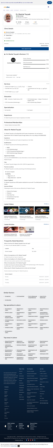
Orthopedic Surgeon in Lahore (9, 320)
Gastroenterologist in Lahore (32, 324)
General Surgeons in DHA (9, 358)
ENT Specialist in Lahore (8, 332)
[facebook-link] (27, 440)
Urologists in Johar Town (44, 345)
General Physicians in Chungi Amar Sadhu (44, 358)
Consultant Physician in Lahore (44, 317)
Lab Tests (42, 398)
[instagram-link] (29, 440)
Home (4, 10)
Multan (20, 380)
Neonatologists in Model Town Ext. (8, 350)
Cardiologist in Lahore (43, 324)
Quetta (20, 394)
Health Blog (42, 386)
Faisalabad (21, 387)
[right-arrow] (50, 210)
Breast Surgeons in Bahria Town (44, 342)
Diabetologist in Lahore (20, 324)
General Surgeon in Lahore (32, 313)
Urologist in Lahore (9, 327)
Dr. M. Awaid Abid (20, 296)
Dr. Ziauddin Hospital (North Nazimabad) (33, 403)
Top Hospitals (30, 368)
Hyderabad (21, 399)
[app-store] (46, 407)
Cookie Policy (14, 446)
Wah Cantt (21, 397)
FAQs (5, 415)
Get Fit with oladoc (44, 400)
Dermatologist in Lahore (31, 320)
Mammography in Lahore (43, 379)
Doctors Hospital (10, 32)
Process (6, 418)
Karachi (20, 371)
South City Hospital (31, 399)
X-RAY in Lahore (43, 373)
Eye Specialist (16, 10)
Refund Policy (5, 399)
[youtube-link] (31, 440)
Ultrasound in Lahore (44, 382)
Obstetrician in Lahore (20, 309)
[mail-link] (33, 440)
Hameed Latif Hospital (31, 373)
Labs (41, 396)
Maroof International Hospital (31, 397)
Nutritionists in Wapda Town (31, 342)
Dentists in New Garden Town (8, 354)
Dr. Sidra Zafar (8, 300)
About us (6, 389)
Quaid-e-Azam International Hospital (33, 389)
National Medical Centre (32, 408)
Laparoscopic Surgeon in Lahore (9, 317)
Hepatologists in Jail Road (32, 350)
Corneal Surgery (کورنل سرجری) (11, 91)
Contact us (6, 406)
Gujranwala (21, 385)
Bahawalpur (21, 392)
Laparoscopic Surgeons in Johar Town (9, 346)
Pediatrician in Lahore (33, 316)
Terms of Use (6, 409)
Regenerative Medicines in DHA (20, 342)
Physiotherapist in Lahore (20, 313)
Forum (41, 389)
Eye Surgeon (30, 110)
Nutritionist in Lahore (21, 320)
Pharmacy (42, 393)
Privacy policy (5, 392)
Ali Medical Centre (31, 384)
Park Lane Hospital (31, 405)
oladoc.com (23, 438)
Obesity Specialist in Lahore (44, 328)
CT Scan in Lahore (43, 375)
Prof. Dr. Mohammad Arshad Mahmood (32, 297)
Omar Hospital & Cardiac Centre (32, 381)
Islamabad (21, 375)
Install (49, 2)
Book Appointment (26, 48)
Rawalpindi (21, 378)
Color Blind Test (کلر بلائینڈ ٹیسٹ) (11, 88)
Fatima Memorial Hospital (32, 378)
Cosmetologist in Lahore (8, 324)
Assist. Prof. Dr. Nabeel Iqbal (43, 297)
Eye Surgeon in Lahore (33, 327)
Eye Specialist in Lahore (20, 328)
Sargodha (21, 390)
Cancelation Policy (6, 413)
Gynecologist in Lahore (8, 309)
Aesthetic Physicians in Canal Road (32, 358)
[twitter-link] (24, 440)
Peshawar (21, 383)
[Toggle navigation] (48, 7)
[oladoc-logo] (7, 7)
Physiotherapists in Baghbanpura (44, 350)
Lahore (11, 10)
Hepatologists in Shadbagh (31, 354)
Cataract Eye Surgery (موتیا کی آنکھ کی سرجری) (15, 86)
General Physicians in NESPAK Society (9, 342)
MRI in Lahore (42, 371)
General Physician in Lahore (44, 309)
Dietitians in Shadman (21, 345)
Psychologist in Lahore (20, 317)
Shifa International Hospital (32, 386)
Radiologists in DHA (44, 353)
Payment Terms (6, 403)
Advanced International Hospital (32, 393)
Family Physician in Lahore (32, 309)
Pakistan (7, 10)
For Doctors (42, 391)
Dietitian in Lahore (44, 320)
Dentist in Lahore (8, 312)
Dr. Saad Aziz (8, 296)
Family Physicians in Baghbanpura (32, 345)
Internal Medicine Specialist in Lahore (44, 313)
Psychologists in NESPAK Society (20, 358)
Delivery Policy (6, 396)
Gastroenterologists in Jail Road (21, 350)
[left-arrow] (3, 210)
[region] (26, 213)
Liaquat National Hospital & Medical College (32, 411)
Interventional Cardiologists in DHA (21, 354)
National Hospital (30, 375)
